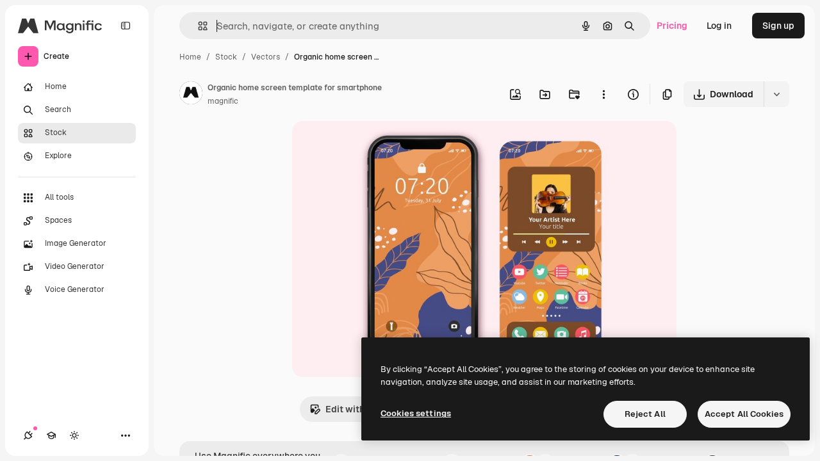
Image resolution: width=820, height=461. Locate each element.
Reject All (645, 413)
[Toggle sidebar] (125, 25)
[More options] (603, 94)
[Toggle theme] (74, 435)
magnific (223, 101)
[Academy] (51, 435)
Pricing (672, 25)
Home (190, 57)
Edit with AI (350, 409)
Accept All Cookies (744, 413)
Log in (719, 25)
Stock (226, 57)
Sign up (778, 25)
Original (374, 146)
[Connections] (28, 435)
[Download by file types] (776, 94)
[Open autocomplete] (197, 26)
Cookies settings (416, 413)
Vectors (265, 57)
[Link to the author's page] (190, 94)
